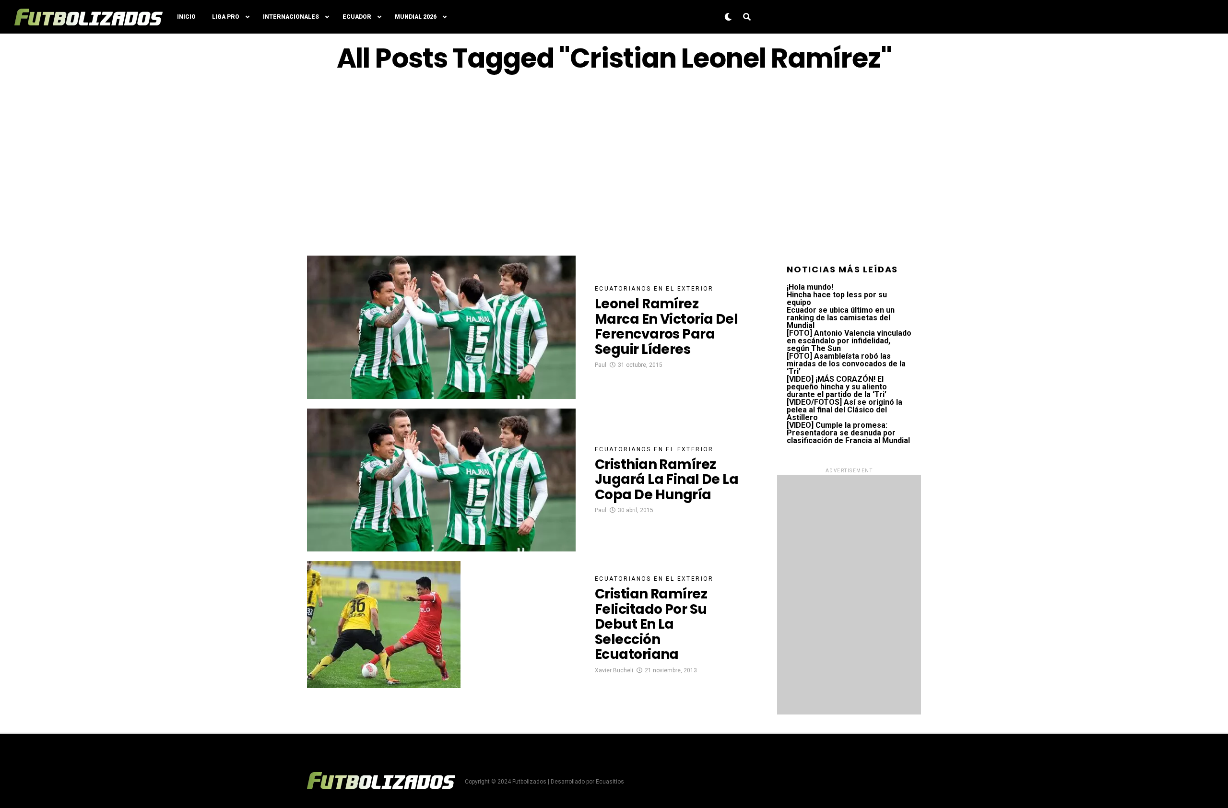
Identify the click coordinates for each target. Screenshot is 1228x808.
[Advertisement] (614, 164)
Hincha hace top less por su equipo (837, 298)
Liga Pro (225, 16)
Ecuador (356, 16)
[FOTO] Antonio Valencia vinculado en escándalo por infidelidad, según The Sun (849, 340)
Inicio (186, 16)
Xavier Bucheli (614, 670)
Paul (600, 365)
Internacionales (291, 16)
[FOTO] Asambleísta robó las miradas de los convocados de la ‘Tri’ (846, 363)
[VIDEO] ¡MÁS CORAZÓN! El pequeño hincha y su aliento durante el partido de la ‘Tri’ (837, 387)
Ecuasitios (610, 781)
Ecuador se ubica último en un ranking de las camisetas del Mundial (841, 317)
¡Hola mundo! (810, 287)
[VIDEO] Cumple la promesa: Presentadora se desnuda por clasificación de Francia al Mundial (848, 433)
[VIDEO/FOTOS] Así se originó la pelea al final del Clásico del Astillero (844, 410)
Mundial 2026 (416, 16)
